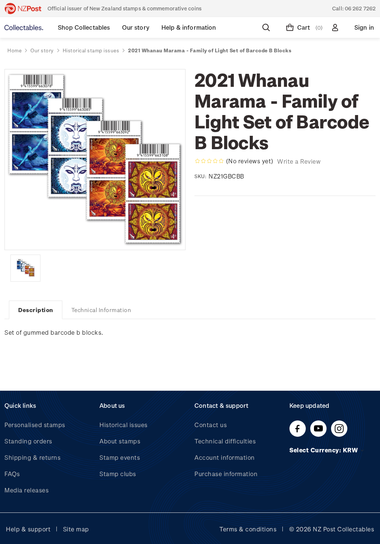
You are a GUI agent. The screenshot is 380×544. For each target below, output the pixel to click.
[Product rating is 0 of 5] (209, 161)
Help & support (28, 528)
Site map (76, 528)
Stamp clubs (117, 473)
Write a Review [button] (299, 161)
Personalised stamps (34, 424)
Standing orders (28, 441)
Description (35, 310)
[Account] (336, 27)
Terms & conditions (247, 528)
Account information (224, 457)
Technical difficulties (225, 441)
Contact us (210, 424)
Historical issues (123, 424)
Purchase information (226, 473)
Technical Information (101, 310)
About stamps (119, 441)
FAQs (12, 473)
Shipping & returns (32, 457)
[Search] (267, 27)
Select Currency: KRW (324, 449)
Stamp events (119, 457)
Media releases (26, 490)
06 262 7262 (360, 8)
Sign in (364, 27)
